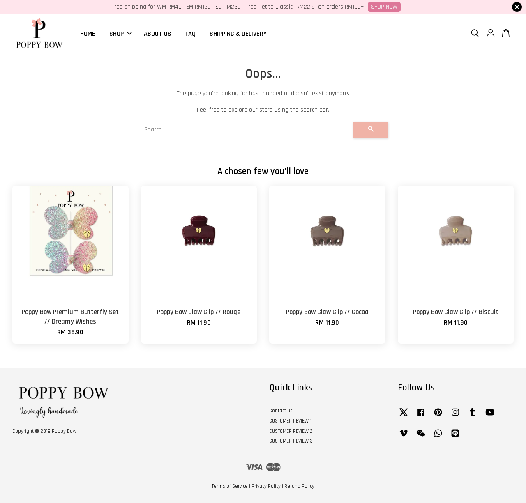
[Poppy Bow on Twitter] (403, 416)
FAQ (190, 33)
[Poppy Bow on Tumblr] (472, 416)
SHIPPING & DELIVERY (238, 33)
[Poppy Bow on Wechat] (421, 437)
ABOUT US (157, 33)
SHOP (116, 33)
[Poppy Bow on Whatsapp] (438, 437)
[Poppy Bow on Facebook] (421, 416)
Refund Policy (299, 486)
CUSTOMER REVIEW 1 (290, 421)
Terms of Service (230, 486)
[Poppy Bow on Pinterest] (438, 416)
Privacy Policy (266, 486)
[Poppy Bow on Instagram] (455, 416)
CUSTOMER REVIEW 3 (291, 441)
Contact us (281, 410)
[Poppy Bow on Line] (455, 437)
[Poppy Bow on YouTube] (490, 416)
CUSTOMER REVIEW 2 (291, 431)
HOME (87, 33)
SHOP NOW (384, 7)
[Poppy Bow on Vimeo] (403, 437)
